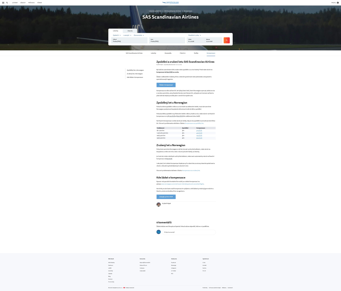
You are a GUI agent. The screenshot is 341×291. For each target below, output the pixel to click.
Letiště (109, 268)
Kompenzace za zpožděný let (194, 123)
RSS (172, 273)
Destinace (110, 265)
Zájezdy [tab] (130, 31)
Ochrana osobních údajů (215, 288)
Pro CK (204, 271)
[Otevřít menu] (4, 3)
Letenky (153, 53)
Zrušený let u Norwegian (135, 74)
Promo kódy (111, 282)
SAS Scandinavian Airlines (134, 53)
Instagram (173, 268)
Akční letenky (111, 262)
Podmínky (205, 288)
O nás (204, 262)
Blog (109, 276)
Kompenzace (211, 53)
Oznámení (230, 288)
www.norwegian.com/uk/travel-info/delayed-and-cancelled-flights (182, 184)
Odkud (115, 39)
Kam (152, 39)
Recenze (110, 279)
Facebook (173, 262)
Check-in (182, 53)
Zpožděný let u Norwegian (135, 70)
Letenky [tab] (115, 31)
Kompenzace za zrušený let (191, 170)
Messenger (173, 265)
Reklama (224, 288)
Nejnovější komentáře (145, 262)
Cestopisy (142, 268)
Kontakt (204, 265)
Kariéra (204, 268)
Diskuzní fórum (143, 265)
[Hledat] (8, 3)
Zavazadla (168, 53)
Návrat (208, 39)
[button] (117, 35)
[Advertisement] (138, 97)
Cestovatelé (142, 271)
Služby (196, 53)
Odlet (189, 39)
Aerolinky (110, 271)
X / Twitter (173, 271)
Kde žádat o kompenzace (135, 77)
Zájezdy (110, 273)
